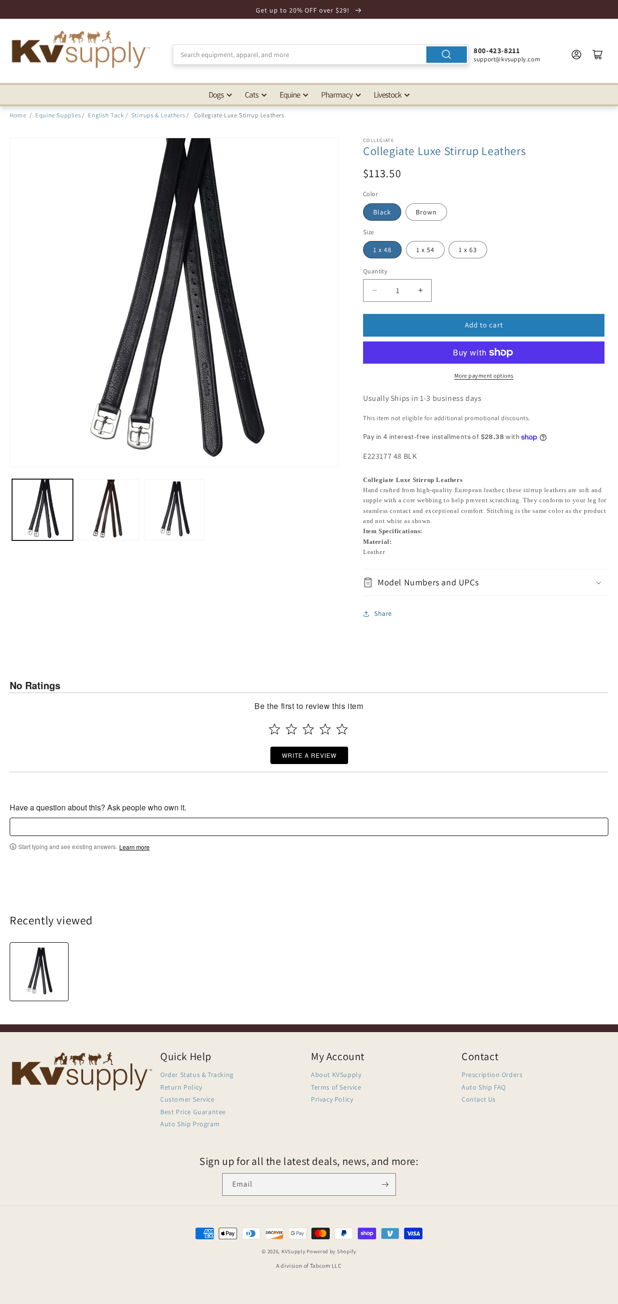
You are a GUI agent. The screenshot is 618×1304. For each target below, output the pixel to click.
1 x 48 (382, 249)
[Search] (446, 54)
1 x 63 (468, 249)
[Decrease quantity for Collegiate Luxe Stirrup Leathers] (374, 290)
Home (18, 115)
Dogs (216, 94)
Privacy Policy (332, 1099)
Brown (426, 212)
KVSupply (293, 1251)
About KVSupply (336, 1074)
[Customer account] (576, 54)
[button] (485, 582)
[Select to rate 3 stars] (308, 729)
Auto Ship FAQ (484, 1087)
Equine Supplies (58, 115)
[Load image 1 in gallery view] (42, 509)
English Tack (106, 115)
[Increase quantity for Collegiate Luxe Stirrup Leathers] (420, 290)
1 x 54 (425, 249)
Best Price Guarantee (193, 1111)
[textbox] (309, 827)
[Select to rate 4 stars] (325, 729)
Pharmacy (336, 94)
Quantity (375, 271)
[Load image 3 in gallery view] (174, 509)
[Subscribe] (384, 1184)
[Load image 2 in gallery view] (108, 509)
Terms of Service (336, 1087)
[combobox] (321, 54)
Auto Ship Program (190, 1124)
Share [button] (383, 613)
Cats (251, 94)
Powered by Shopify (331, 1251)
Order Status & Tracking (197, 1074)
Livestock (387, 94)
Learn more (134, 847)
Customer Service (187, 1099)
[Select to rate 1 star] (274, 729)
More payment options (484, 375)
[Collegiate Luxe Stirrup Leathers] (39, 972)
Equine (290, 94)
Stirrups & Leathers (158, 115)
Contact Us (479, 1099)
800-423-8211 (497, 50)
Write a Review (309, 755)
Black (382, 212)
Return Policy (181, 1087)
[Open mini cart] (597, 54)
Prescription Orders (492, 1074)
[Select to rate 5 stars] (342, 729)
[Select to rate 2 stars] (291, 729)
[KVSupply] (82, 49)
